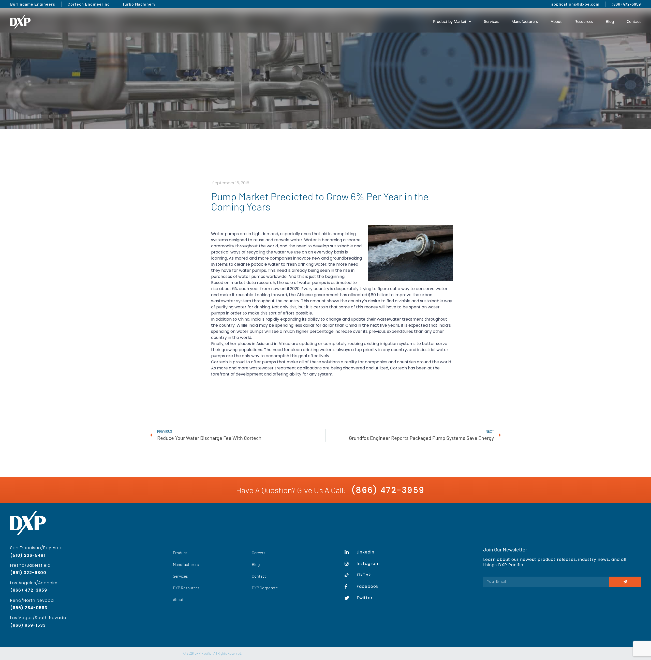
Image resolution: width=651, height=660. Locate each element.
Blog (610, 21)
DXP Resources (186, 587)
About (556, 21)
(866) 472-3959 (387, 490)
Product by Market (449, 21)
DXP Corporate (265, 587)
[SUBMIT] (625, 582)
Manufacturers (524, 21)
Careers (258, 552)
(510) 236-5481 (27, 555)
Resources (583, 21)
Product (180, 552)
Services (491, 21)
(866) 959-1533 (28, 625)
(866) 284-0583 (28, 608)
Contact (634, 21)
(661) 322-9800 (28, 573)
